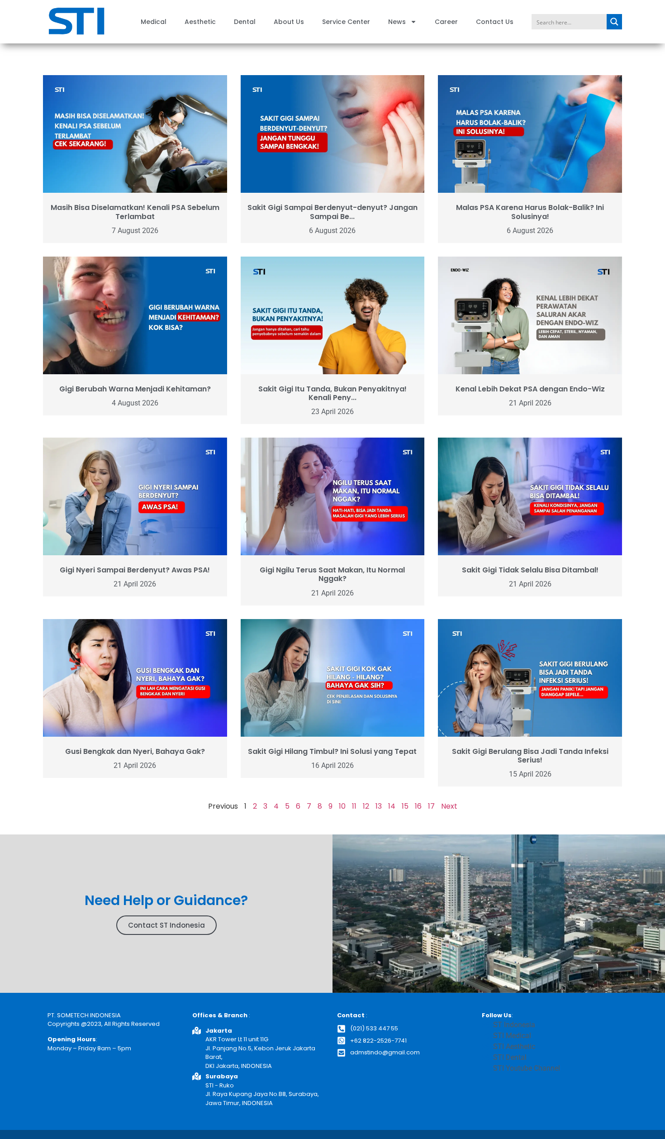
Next (449, 806)
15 (405, 806)
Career (446, 21)
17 (431, 806)
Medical (153, 21)
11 (354, 806)
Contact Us (494, 21)
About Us (289, 21)
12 (366, 806)
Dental (245, 21)
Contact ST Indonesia (166, 925)
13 (378, 806)
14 (391, 806)
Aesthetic (200, 21)
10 (342, 806)
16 (418, 806)
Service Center (346, 21)
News (397, 21)
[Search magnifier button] (614, 21)
